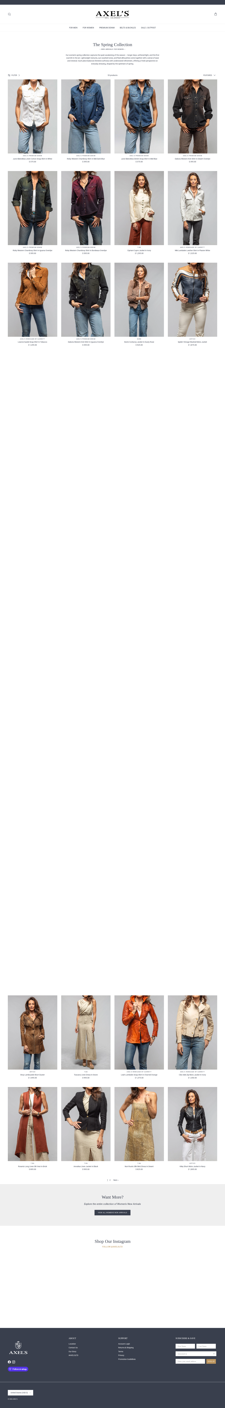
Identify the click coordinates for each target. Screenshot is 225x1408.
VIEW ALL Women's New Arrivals (112, 1213)
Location (72, 1344)
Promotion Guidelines (127, 1359)
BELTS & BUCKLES (128, 28)
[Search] (9, 14)
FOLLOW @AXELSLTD (112, 1247)
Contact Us (73, 1348)
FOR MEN (73, 28)
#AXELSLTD (73, 1355)
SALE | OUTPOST (148, 28)
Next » (115, 1180)
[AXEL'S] (112, 14)
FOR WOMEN (88, 28)
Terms (120, 1351)
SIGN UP (211, 1361)
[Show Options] (214, 1353)
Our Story (72, 1351)
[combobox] (195, 1353)
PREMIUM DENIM (107, 28)
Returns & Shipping (126, 1348)
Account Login (124, 1344)
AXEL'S (15, 1399)
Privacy (121, 1355)
